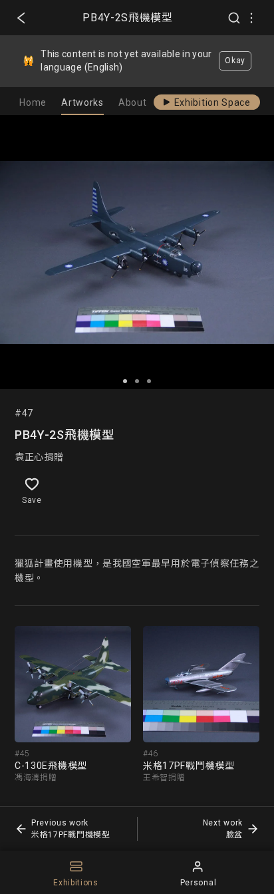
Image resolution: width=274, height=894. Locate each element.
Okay (235, 60)
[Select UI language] (251, 18)
